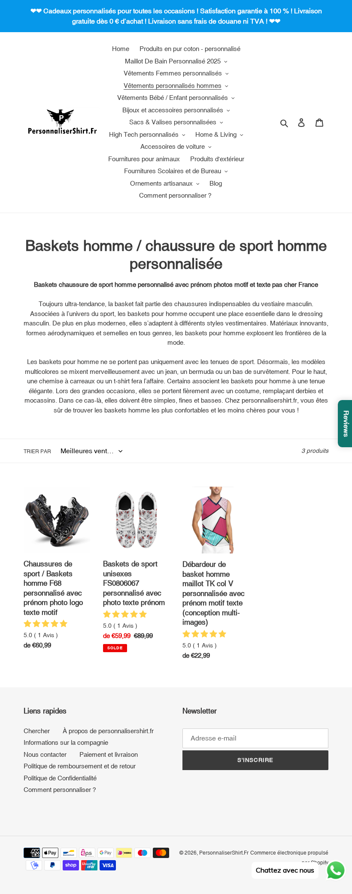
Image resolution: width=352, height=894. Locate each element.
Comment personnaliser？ (60, 789)
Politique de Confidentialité (60, 778)
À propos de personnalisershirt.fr (108, 730)
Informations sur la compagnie (66, 742)
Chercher (37, 730)
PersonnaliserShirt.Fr (224, 853)
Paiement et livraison (108, 754)
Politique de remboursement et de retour (80, 766)
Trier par (37, 452)
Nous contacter (45, 754)
